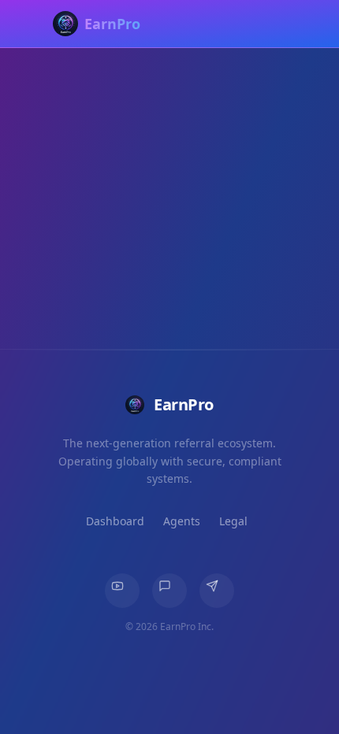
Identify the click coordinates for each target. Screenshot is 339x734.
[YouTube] (122, 590)
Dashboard (115, 520)
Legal (233, 520)
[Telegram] (216, 590)
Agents (181, 520)
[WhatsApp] (169, 590)
